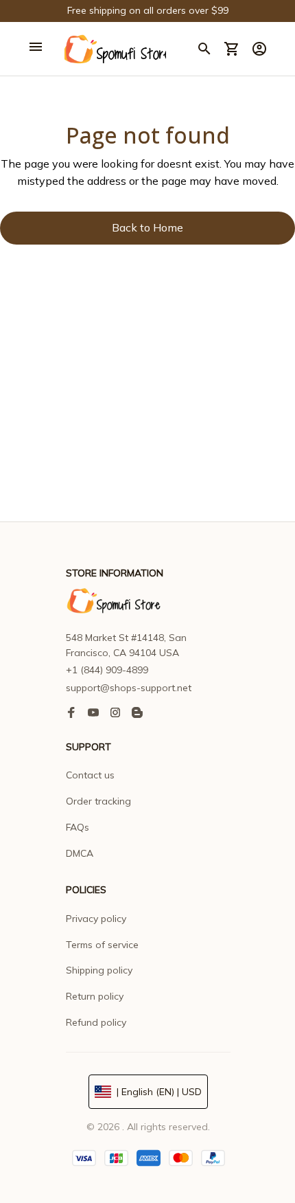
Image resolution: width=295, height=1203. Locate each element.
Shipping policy (99, 970)
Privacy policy (96, 918)
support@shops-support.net (128, 688)
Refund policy (96, 1022)
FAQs (77, 827)
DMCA (79, 853)
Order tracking (98, 801)
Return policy (94, 996)
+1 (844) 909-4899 (107, 670)
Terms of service (102, 944)
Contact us (90, 775)
